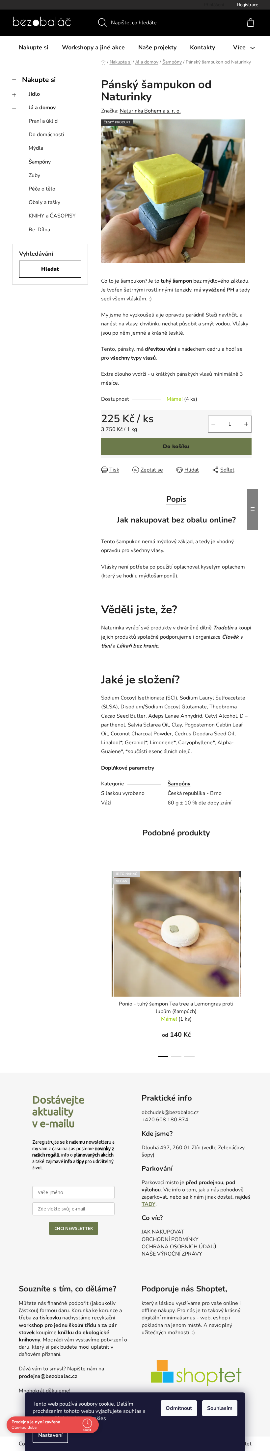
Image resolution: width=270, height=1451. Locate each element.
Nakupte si (39, 79)
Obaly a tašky (44, 202)
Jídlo (34, 94)
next (246, 962)
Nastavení (50, 1435)
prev (106, 962)
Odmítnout (179, 1408)
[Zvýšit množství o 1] (246, 424)
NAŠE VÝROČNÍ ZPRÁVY (172, 1254)
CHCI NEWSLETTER (73, 1228)
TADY (148, 1204)
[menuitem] (33, 47)
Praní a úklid (43, 121)
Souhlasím (219, 1408)
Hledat (50, 269)
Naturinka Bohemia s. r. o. (150, 111)
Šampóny (40, 161)
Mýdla (36, 148)
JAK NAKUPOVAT (163, 1231)
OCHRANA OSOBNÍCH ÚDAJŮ (179, 1246)
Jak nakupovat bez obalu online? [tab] (176, 520)
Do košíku (176, 446)
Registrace (247, 5)
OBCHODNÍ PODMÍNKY (170, 1239)
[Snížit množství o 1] (213, 424)
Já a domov (42, 107)
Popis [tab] (176, 499)
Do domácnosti (46, 134)
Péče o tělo (42, 188)
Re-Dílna (39, 229)
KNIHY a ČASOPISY (52, 215)
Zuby (34, 175)
